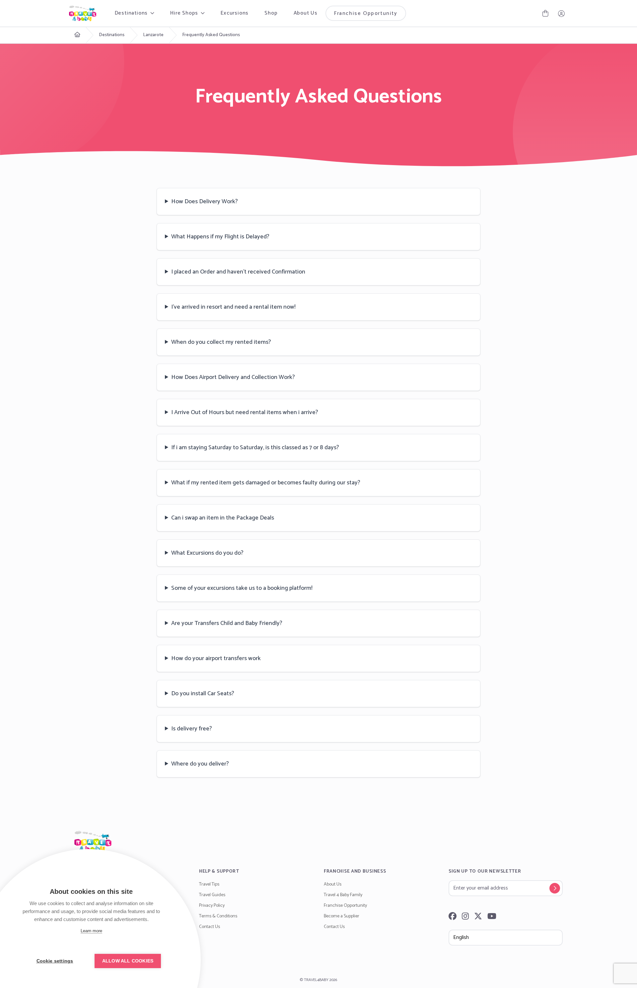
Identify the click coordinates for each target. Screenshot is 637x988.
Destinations (111, 35)
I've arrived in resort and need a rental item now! (233, 307)
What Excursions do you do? (207, 553)
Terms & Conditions (218, 916)
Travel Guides (212, 895)
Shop (270, 13)
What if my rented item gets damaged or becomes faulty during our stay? (265, 483)
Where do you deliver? (200, 764)
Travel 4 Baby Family (343, 895)
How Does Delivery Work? (204, 202)
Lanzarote (153, 35)
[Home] (318, 841)
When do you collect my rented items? (221, 342)
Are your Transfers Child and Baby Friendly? (226, 623)
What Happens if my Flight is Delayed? (220, 237)
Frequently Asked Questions (211, 35)
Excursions (234, 13)
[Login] (561, 13)
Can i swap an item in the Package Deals (222, 518)
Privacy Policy (212, 905)
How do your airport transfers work (216, 658)
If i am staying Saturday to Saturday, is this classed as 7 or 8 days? (255, 448)
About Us (306, 13)
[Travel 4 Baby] (82, 13)
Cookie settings (54, 960)
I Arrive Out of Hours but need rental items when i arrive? (244, 412)
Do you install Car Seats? (202, 694)
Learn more (91, 930)
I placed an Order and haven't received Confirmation (238, 272)
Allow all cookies (127, 960)
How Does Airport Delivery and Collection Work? (233, 377)
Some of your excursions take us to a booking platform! (242, 588)
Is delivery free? (191, 729)
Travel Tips (209, 884)
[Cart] (545, 13)
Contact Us (209, 927)
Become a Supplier (341, 916)
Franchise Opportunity (365, 13)
